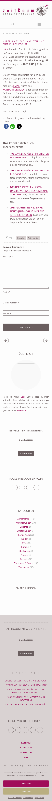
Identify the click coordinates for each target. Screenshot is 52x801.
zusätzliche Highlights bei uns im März (26, 704)
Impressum (39, 797)
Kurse (24, 547)
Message (8, 256)
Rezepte (24, 559)
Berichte (24, 526)
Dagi (28, 33)
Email (16, 85)
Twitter (17, 486)
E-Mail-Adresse (11, 302)
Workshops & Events (23, 563)
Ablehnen (26, 791)
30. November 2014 (12, 33)
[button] (6, 126)
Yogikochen (23, 567)
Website (7, 313)
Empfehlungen (24, 530)
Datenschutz (28, 797)
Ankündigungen (23, 522)
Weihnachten (33, 238)
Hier (5, 49)
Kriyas (25, 543)
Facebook (21, 410)
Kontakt (26, 742)
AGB (26, 757)
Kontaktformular (14, 89)
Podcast (24, 555)
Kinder (24, 538)
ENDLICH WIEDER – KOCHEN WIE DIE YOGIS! (26, 680)
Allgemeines (23, 518)
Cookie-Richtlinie (15, 797)
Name (6, 292)
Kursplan (21, 238)
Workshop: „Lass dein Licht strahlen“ (26, 685)
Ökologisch (24, 551)
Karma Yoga (24, 534)
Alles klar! (26, 783)
